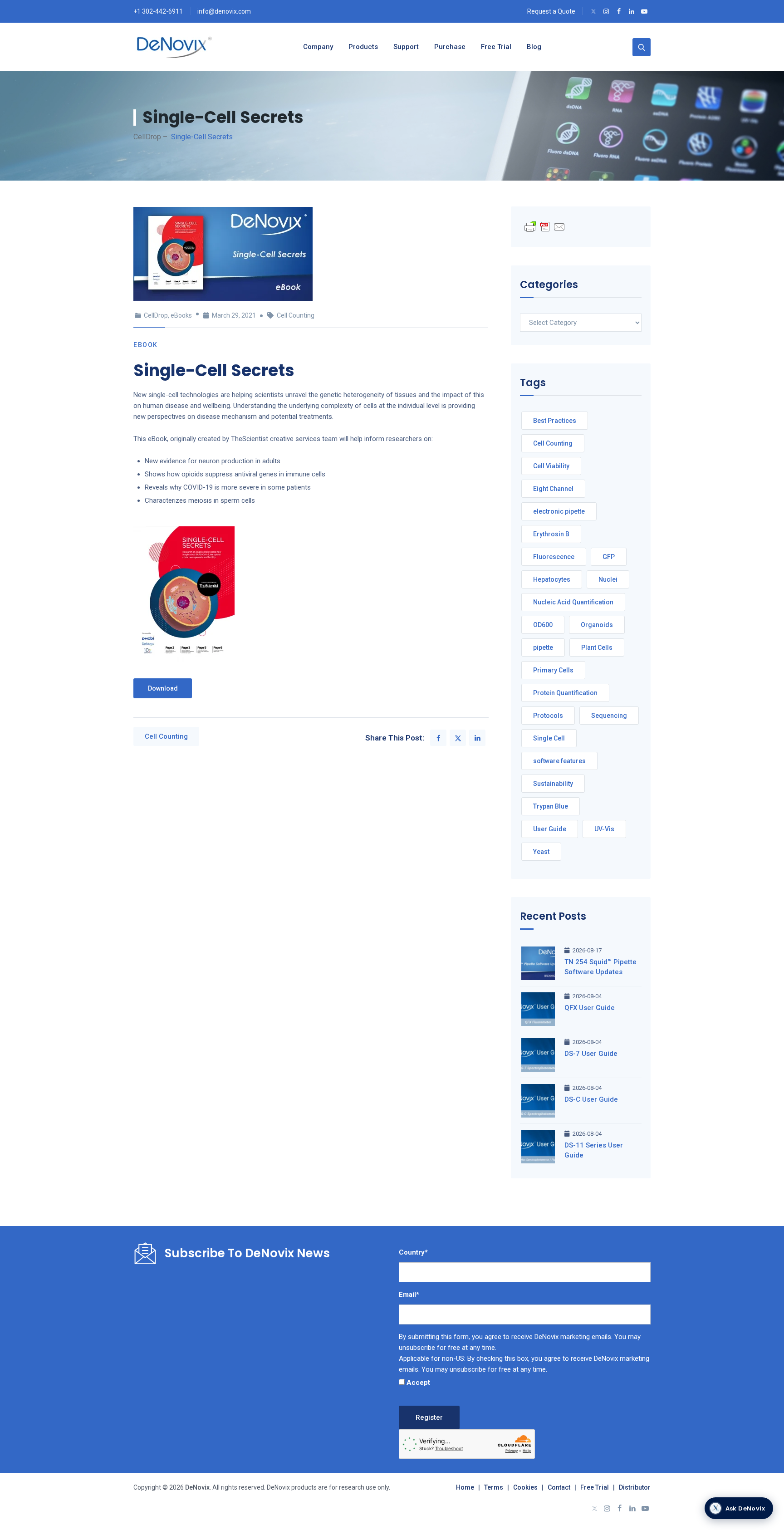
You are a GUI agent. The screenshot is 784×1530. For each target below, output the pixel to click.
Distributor (635, 1487)
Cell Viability (551, 466)
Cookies (525, 1487)
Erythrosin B (551, 534)
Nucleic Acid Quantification (573, 602)
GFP (609, 556)
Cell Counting (295, 315)
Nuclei (607, 579)
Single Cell (549, 738)
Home (465, 1487)
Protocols (548, 715)
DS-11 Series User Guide (593, 1150)
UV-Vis (604, 829)
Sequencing (609, 715)
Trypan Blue (550, 806)
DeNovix (197, 1487)
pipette (543, 647)
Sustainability (553, 783)
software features (559, 761)
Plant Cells (596, 647)
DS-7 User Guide (590, 1053)
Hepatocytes (551, 579)
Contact (559, 1487)
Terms (493, 1487)
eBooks (181, 315)
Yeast (541, 851)
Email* (409, 1294)
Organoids (597, 624)
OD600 (543, 624)
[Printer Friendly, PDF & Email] (545, 226)
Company (318, 47)
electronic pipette (559, 511)
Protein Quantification (565, 692)
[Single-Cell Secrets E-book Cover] (184, 594)
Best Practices (554, 420)
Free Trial (594, 1487)
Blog (534, 47)
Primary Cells (553, 670)
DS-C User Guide (591, 1099)
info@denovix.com (224, 11)
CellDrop (156, 315)
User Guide (549, 829)
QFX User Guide (589, 1008)
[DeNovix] (174, 47)
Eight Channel (553, 488)
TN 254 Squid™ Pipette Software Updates (600, 967)
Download (163, 688)
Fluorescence (553, 556)
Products (363, 47)
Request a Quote (551, 11)
